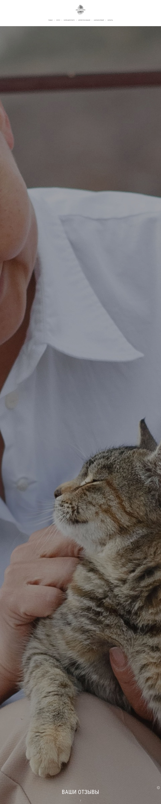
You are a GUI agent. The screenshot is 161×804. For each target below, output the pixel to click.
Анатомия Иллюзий (99, 20)
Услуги (58, 20)
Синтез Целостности (69, 20)
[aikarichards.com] (80, 10)
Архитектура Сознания (84, 20)
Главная (50, 20)
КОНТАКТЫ (110, 20)
